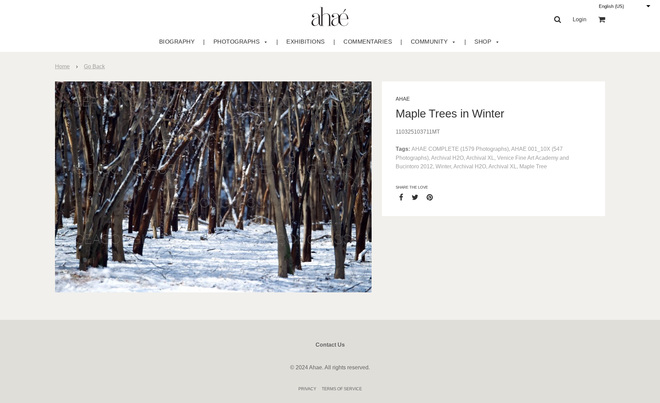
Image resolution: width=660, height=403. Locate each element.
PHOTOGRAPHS (237, 41)
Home (62, 66)
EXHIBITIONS (305, 41)
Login (579, 19)
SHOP (483, 41)
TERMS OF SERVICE (342, 389)
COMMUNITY (430, 41)
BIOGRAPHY (177, 41)
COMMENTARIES (367, 41)
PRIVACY (307, 389)
